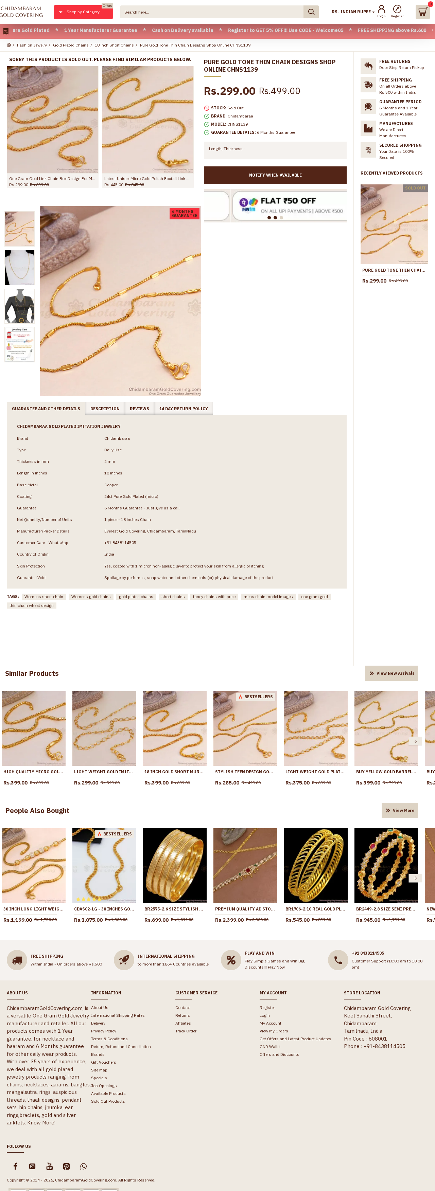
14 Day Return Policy (183, 408)
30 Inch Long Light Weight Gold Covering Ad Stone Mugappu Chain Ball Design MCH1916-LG (33, 909)
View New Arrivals (396, 673)
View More (404, 810)
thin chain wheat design (32, 605)
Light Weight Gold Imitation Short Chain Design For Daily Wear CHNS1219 (104, 771)
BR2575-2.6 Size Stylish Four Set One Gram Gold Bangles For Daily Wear (174, 909)
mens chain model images (268, 596)
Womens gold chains (91, 596)
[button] (415, 741)
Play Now (276, 967)
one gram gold (314, 596)
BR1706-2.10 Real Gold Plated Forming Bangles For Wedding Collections (315, 909)
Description (105, 408)
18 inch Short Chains (114, 45)
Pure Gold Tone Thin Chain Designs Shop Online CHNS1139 (394, 270)
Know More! (41, 1122)
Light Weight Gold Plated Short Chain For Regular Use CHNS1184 (315, 771)
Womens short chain (43, 596)
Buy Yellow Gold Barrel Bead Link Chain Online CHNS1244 (386, 771)
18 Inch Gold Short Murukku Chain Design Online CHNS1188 (174, 771)
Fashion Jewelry (32, 45)
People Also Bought (37, 810)
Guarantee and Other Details (46, 408)
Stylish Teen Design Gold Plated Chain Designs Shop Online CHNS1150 (245, 771)
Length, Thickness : (227, 148)
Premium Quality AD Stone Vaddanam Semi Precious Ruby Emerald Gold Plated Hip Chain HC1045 (245, 909)
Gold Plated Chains (71, 45)
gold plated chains (136, 596)
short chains (173, 596)
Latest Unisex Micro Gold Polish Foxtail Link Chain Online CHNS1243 (147, 178)
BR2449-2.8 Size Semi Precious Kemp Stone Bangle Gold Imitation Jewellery (386, 909)
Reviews (139, 408)
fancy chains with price (214, 596)
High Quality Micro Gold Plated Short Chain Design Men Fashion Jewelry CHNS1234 (33, 771)
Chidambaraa (240, 116)
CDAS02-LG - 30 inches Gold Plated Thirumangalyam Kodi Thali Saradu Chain (104, 909)
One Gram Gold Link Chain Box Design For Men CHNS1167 (52, 178)
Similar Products (32, 673)
